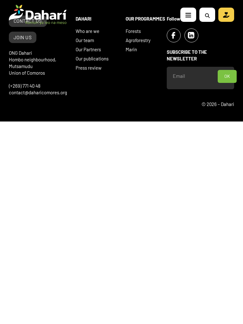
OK (227, 76)
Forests (133, 31)
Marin (131, 49)
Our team (85, 40)
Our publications (92, 58)
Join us (23, 37)
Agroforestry (138, 40)
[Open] (188, 15)
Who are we (87, 31)
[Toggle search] (207, 15)
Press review (89, 68)
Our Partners (88, 49)
